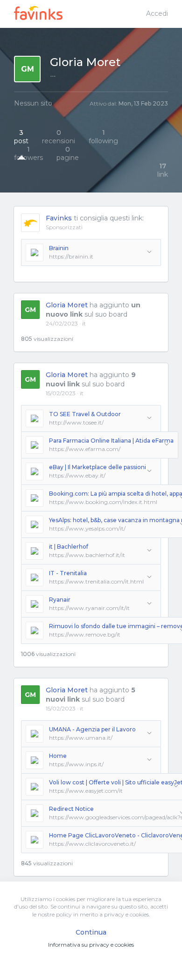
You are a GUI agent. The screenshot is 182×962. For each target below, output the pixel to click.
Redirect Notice (71, 808)
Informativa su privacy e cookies (91, 944)
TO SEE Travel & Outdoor (85, 414)
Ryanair (59, 599)
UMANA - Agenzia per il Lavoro (92, 729)
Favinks (59, 218)
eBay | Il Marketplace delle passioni (97, 467)
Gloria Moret (67, 305)
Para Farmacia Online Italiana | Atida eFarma (111, 440)
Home (58, 755)
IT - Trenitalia (68, 573)
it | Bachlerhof (68, 546)
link (162, 170)
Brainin (59, 248)
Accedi (157, 13)
